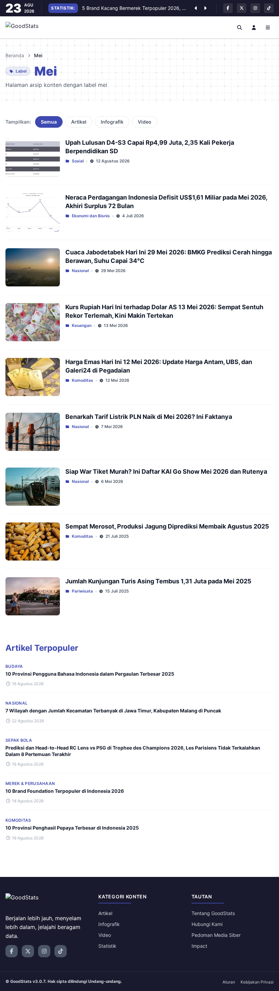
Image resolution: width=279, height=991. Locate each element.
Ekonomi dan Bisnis (91, 215)
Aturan (229, 982)
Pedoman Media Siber (216, 935)
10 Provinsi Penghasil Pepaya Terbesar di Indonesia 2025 (72, 828)
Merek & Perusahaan (30, 783)
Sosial (78, 160)
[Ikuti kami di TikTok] (269, 8)
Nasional (80, 270)
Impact (199, 946)
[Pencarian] (240, 27)
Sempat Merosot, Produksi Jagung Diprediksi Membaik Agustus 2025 (167, 526)
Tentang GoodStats (213, 913)
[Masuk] (254, 27)
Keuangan (82, 325)
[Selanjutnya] (205, 8)
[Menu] (268, 27)
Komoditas (82, 380)
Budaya (14, 666)
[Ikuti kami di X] (241, 8)
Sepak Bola (18, 740)
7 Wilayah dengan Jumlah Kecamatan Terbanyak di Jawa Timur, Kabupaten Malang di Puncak (113, 710)
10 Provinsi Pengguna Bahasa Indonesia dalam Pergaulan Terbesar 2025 (89, 674)
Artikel (78, 122)
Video (144, 122)
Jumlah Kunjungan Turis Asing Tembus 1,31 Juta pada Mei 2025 (158, 581)
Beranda (14, 55)
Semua (49, 122)
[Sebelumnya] (196, 8)
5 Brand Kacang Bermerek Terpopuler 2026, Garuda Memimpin (134, 8)
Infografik (112, 122)
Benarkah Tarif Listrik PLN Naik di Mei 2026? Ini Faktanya (148, 416)
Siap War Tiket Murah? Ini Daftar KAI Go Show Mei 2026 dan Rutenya (166, 471)
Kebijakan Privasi (257, 982)
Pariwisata (82, 591)
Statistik (107, 946)
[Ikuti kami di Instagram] (255, 8)
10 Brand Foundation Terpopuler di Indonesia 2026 (64, 791)
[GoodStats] (25, 27)
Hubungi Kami (207, 924)
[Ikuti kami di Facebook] (228, 8)
